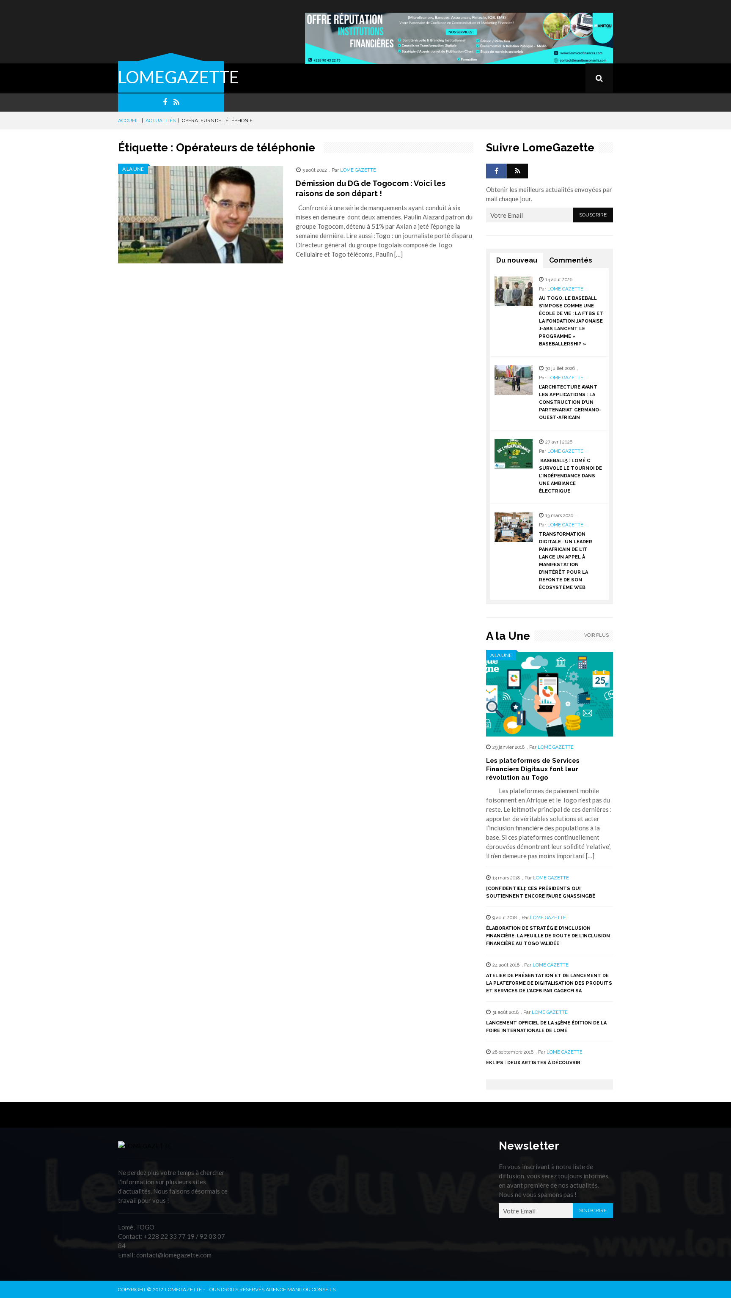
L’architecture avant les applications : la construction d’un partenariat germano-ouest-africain (570, 402)
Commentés (570, 260)
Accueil (128, 120)
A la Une (133, 169)
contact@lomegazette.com (174, 1255)
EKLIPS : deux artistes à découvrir (533, 1062)
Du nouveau (516, 260)
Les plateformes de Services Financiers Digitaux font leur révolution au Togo (533, 769)
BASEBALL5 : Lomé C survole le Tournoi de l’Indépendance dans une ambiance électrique (570, 476)
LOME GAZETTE (358, 170)
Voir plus (596, 635)
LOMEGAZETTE (178, 77)
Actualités (161, 120)
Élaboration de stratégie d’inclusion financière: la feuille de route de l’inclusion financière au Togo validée (548, 936)
